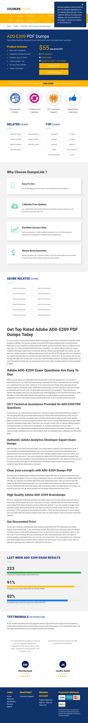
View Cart (42, 705)
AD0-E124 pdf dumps (44, 293)
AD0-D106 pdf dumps (19, 288)
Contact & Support (27, 696)
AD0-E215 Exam (15, 144)
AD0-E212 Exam (15, 139)
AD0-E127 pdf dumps (44, 299)
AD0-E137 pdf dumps (19, 315)
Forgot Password (45, 700)
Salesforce (52, 16)
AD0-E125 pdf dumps (19, 299)
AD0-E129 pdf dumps (44, 304)
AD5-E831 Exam (33, 144)
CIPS (11, 21)
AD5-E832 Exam (15, 149)
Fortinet (20, 21)
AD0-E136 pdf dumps (44, 310)
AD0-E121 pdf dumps (19, 293)
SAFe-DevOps (72, 149)
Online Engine (46, 57)
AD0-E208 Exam (33, 134)
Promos (10, 704)
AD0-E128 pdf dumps (19, 304)
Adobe (16, 26)
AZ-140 (72, 155)
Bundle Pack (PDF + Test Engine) (53, 61)
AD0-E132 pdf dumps (19, 310)
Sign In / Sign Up (45, 702)
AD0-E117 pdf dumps (44, 288)
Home (9, 26)
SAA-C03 (54, 144)
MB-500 (72, 144)
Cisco (11, 16)
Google (20, 16)
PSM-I (54, 149)
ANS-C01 (54, 139)
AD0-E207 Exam (15, 134)
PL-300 (72, 134)
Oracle (41, 16)
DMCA (9, 707)
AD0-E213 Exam (33, 139)
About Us (10, 699)
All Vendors (31, 21)
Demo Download (54, 72)
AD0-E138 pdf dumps (44, 315)
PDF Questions (46, 54)
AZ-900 (72, 139)
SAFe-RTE (54, 134)
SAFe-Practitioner (54, 155)
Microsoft (31, 16)
